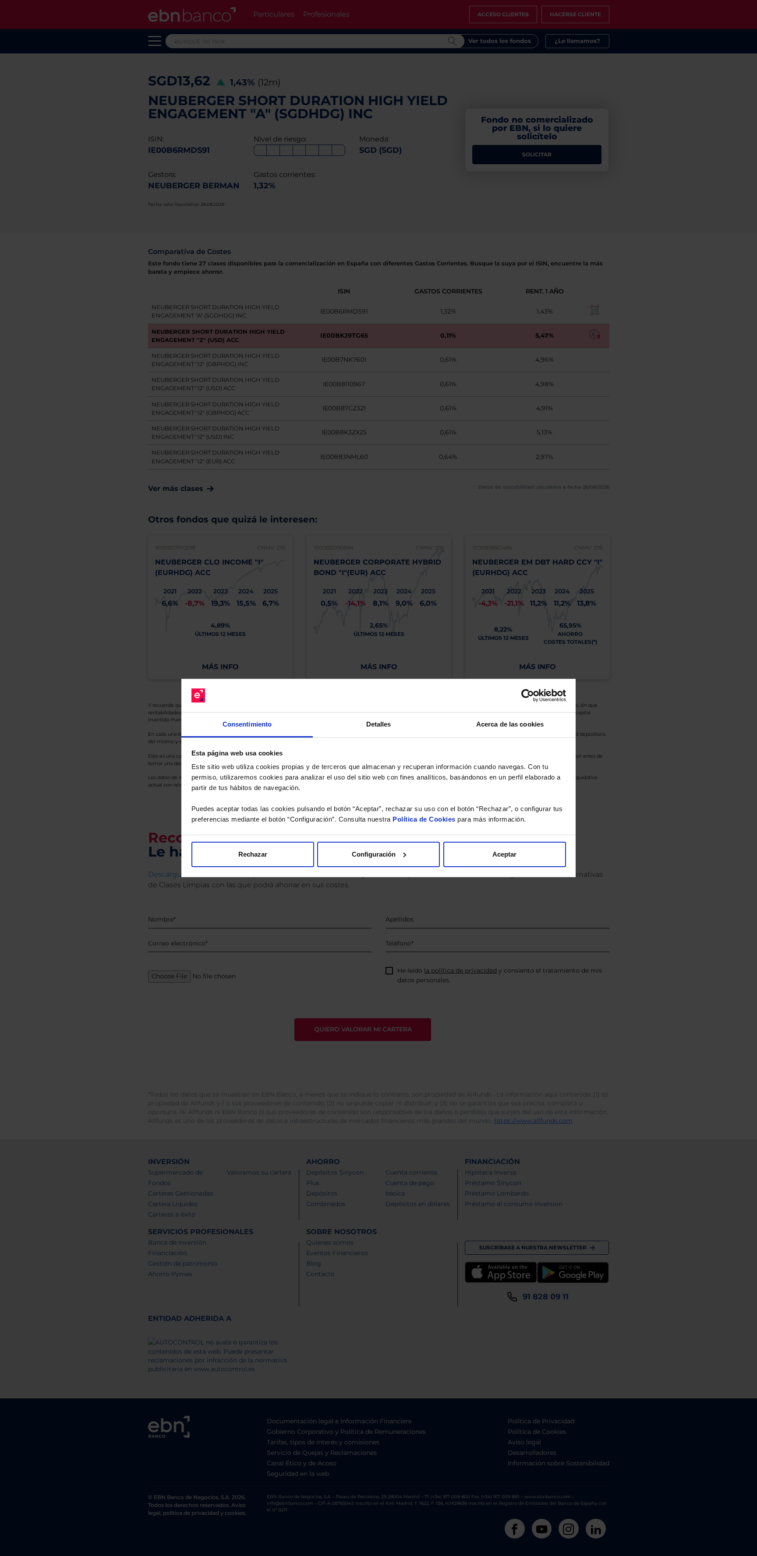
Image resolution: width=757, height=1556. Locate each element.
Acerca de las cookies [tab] (510, 724)
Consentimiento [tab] (247, 724)
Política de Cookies (424, 819)
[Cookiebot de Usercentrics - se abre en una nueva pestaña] (527, 695)
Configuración (374, 854)
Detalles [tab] (378, 724)
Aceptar (504, 854)
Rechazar (252, 854)
